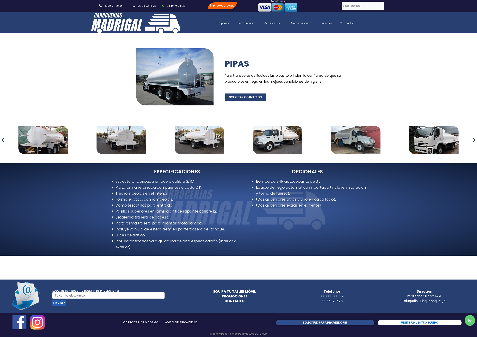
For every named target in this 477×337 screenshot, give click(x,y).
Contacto (346, 23)
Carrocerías (245, 23)
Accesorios (272, 23)
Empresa (222, 23)
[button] (222, 5)
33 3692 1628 (332, 301)
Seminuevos (299, 23)
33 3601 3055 (332, 296)
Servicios (326, 23)
